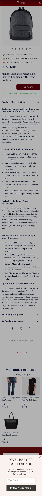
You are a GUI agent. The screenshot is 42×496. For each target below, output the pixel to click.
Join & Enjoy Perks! (21, 488)
